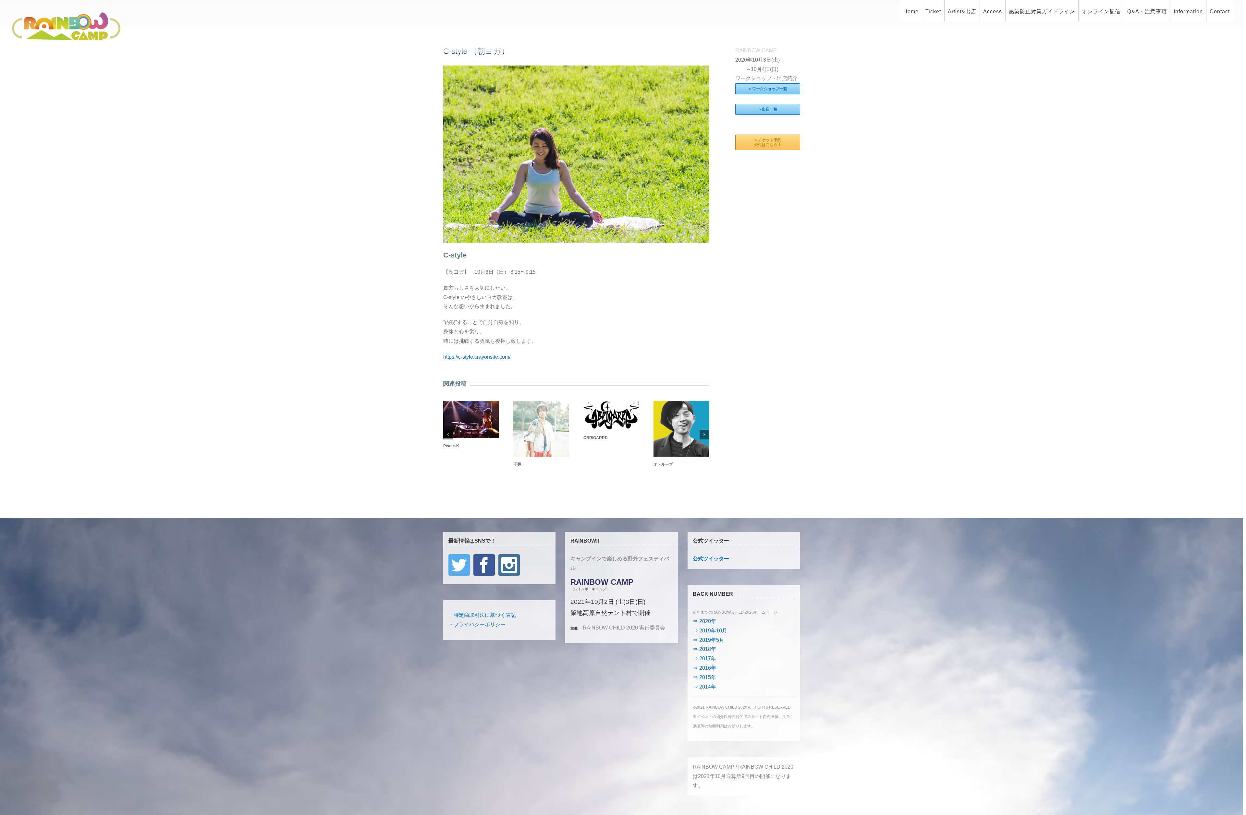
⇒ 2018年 (704, 649)
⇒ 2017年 (704, 658)
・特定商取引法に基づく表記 (482, 615)
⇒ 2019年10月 (710, 630)
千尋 (517, 464)
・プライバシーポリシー (477, 624)
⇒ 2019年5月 (708, 640)
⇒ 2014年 (704, 686)
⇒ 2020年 (704, 621)
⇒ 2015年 (704, 677)
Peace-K (451, 446)
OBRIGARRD (595, 438)
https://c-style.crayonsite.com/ (476, 357)
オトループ (663, 464)
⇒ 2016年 (704, 668)
